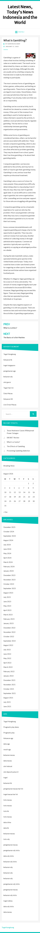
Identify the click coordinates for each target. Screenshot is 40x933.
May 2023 (7, 606)
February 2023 (8, 619)
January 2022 (8, 676)
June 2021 (7, 706)
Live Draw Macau (9, 405)
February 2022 (8, 671)
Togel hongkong (8, 927)
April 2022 (7, 663)
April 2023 (7, 610)
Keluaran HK (8, 399)
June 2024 (7, 549)
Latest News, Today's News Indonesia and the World (20, 14)
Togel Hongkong (9, 354)
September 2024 (9, 536)
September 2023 (9, 588)
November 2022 (9, 632)
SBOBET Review (13, 438)
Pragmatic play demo (11, 727)
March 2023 (8, 615)
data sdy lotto (8, 906)
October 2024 (8, 532)
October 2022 (8, 636)
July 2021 (7, 702)
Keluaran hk (7, 360)
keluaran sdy (8, 377)
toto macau (7, 806)
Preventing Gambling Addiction (18, 451)
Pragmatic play (9, 733)
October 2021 (8, 689)
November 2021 (9, 685)
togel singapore (9, 365)
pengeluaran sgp (9, 371)
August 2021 (8, 698)
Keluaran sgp (8, 738)
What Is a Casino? (13, 442)
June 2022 (7, 654)
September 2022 (9, 641)
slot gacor (7, 382)
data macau (7, 912)
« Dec (5, 512)
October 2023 (8, 584)
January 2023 (8, 623)
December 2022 (9, 628)
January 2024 (8, 571)
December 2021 (9, 680)
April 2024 (7, 558)
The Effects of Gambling (16, 446)
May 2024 (7, 553)
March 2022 (8, 667)
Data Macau (8, 393)
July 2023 (7, 597)
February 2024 (8, 566)
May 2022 (7, 658)
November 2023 (9, 580)
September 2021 (9, 693)
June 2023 (7, 601)
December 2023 (9, 575)
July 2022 (7, 650)
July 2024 (7, 545)
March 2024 (8, 562)
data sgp (6, 744)
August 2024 (8, 540)
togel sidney (8, 901)
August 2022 (8, 645)
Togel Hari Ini (8, 388)
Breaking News (9, 466)
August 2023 (8, 593)
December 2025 (9, 527)
